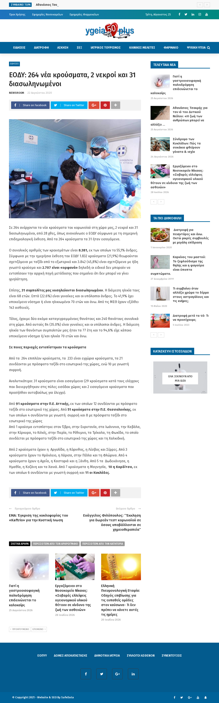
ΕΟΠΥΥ (42, 655)
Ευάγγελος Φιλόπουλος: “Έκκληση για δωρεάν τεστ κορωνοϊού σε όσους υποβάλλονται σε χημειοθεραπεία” (112, 522)
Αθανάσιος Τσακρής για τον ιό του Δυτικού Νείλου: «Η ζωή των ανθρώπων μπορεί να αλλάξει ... (179, 116)
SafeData (67, 697)
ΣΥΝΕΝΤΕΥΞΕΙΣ (172, 655)
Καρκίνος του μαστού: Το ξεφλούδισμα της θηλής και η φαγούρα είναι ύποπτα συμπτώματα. (178, 265)
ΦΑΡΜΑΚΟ (171, 47)
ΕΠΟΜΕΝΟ (38, 629)
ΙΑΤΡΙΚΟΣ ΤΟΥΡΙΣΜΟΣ (106, 47)
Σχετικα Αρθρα (20, 543)
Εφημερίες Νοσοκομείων (47, 14)
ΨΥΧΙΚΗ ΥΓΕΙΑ (196, 47)
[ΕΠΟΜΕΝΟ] (161, 201)
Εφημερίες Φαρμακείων (84, 14)
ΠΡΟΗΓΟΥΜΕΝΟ (20, 629)
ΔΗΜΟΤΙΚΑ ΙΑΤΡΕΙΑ (107, 655)
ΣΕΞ (79, 47)
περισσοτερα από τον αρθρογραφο (55, 543)
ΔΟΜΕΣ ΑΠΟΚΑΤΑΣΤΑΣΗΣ (70, 655)
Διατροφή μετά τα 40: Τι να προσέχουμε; (191, 318)
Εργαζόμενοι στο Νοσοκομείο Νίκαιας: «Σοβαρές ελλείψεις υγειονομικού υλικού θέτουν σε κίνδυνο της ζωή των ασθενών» (177, 176)
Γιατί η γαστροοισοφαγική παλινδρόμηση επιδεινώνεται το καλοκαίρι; (24, 595)
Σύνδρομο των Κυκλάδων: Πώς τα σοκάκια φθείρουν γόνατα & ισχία (187, 145)
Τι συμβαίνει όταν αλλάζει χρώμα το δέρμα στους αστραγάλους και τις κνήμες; (191, 295)
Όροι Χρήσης (17, 14)
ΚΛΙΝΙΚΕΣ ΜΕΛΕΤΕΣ (142, 47)
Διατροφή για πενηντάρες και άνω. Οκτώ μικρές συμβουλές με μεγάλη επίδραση (191, 236)
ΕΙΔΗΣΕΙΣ (19, 47)
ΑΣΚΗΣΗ (62, 47)
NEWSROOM (16, 92)
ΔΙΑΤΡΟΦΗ (41, 47)
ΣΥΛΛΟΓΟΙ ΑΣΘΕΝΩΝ (141, 655)
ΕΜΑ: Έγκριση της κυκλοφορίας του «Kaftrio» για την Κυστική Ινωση (38, 517)
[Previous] (154, 201)
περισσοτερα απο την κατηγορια (102, 543)
